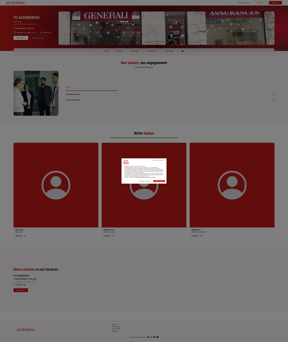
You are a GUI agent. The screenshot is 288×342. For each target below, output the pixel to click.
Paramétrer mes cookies (145, 181)
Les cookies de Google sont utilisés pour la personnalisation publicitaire (141, 171)
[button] (145, 177)
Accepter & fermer (159, 181)
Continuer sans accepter (158, 160)
